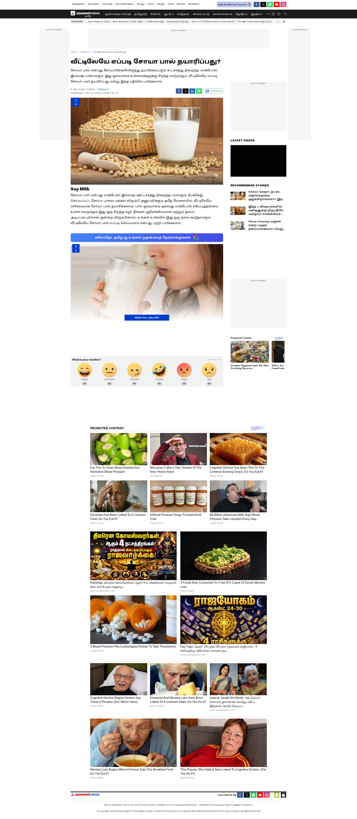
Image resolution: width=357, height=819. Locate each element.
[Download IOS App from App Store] (283, 795)
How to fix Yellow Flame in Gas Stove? (213, 21)
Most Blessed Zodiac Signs (128, 21)
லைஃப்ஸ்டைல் (222, 14)
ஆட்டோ (169, 14)
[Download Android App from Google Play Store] (277, 795)
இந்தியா (256, 14)
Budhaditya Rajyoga (178, 21)
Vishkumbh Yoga (155, 21)
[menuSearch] (285, 13)
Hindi (171, 4)
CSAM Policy (164, 805)
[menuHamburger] (279, 14)
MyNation (194, 4)
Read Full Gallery (147, 317)
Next (283, 22)
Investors (247, 805)
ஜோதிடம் (242, 14)
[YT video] (277, 4)
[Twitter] (263, 4)
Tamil (150, 4)
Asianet (85, 794)
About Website (112, 805)
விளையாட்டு (201, 14)
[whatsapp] (270, 4)
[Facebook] (257, 4)
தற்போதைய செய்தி (118, 14)
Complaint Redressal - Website (191, 805)
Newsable (93, 4)
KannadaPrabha (124, 4)
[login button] (274, 14)
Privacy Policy (148, 805)
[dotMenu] (268, 14)
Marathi (181, 4)
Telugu (140, 4)
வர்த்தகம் (183, 14)
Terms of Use (131, 805)
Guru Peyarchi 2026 (99, 21)
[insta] (283, 4)
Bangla (161, 4)
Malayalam (78, 4)
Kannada (107, 4)
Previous (278, 22)
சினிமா (155, 14)
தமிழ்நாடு (140, 14)
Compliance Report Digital (225, 805)
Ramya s (103, 89)
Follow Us (216, 91)
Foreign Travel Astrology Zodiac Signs (259, 21)
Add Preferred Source (232, 4)
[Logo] (86, 14)
